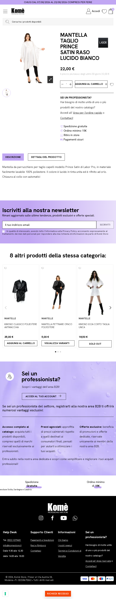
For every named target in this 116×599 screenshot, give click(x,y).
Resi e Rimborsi (38, 545)
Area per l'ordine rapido (87, 112)
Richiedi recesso (58, 593)
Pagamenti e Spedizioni (42, 540)
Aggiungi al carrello (89, 84)
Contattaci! (66, 118)
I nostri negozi (65, 545)
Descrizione (13, 157)
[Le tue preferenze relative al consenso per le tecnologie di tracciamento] (5, 594)
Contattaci (36, 550)
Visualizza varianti (56, 343)
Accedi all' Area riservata (98, 561)
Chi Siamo (63, 540)
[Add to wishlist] (112, 84)
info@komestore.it (12, 545)
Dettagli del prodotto (46, 157)
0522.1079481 (14, 540)
